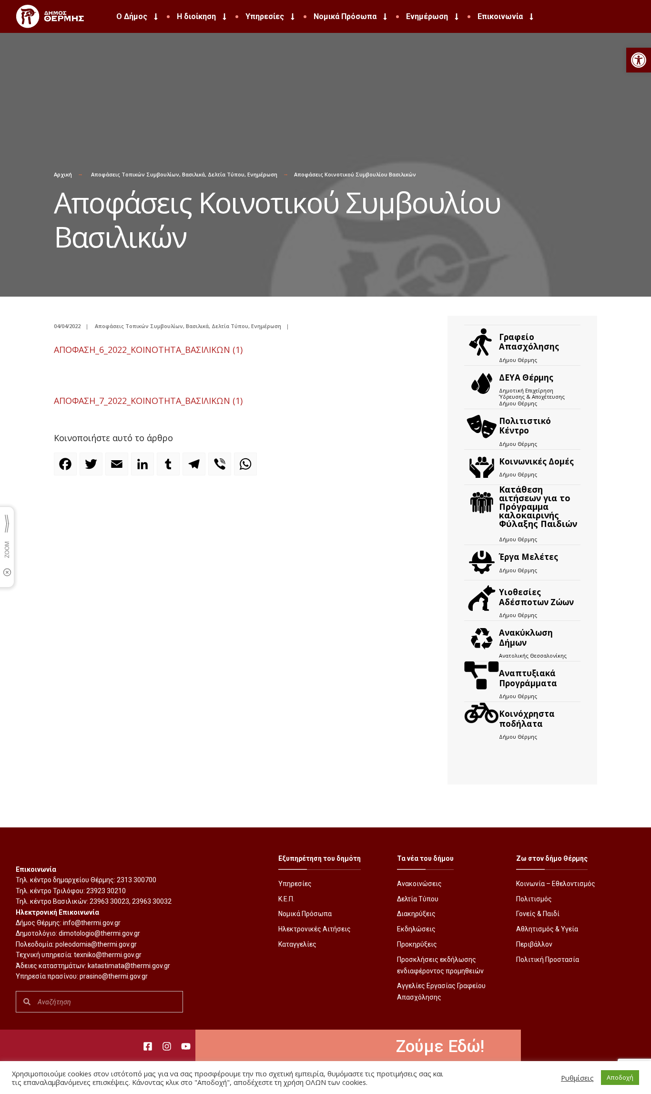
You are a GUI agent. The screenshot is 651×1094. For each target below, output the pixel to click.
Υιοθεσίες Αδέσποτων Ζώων (536, 597)
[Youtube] (186, 1046)
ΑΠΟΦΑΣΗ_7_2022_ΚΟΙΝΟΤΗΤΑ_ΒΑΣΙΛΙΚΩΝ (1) (148, 400)
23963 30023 (109, 901)
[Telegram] (195, 468)
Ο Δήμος (131, 16)
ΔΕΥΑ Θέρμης (526, 377)
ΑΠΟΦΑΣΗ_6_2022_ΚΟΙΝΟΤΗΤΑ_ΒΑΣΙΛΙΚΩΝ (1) (148, 349)
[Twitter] (92, 468)
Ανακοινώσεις (419, 884)
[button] (638, 60)
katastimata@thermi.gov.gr (129, 966)
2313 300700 (136, 880)
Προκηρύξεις (417, 944)
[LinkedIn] (144, 468)
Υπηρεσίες (264, 16)
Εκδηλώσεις (416, 929)
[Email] (118, 468)
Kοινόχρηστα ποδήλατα (527, 718)
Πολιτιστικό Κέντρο (525, 425)
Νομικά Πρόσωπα (345, 16)
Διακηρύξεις (416, 914)
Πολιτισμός (534, 899)
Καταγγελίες (297, 944)
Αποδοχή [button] (620, 1077)
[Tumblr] (170, 468)
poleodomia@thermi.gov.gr (96, 944)
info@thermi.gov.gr (92, 923)
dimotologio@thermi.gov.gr (99, 933)
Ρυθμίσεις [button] (577, 1077)
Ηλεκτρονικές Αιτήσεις (314, 929)
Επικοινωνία (500, 16)
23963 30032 (152, 901)
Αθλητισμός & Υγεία (547, 929)
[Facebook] (67, 468)
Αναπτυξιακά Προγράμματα (528, 678)
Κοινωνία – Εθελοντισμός (555, 884)
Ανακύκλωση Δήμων (526, 637)
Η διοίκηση (196, 16)
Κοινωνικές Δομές (536, 461)
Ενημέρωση (427, 16)
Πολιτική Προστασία (547, 959)
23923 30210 (106, 891)
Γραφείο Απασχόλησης (529, 341)
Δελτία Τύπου (226, 174)
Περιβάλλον (534, 944)
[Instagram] (167, 1046)
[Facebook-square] (148, 1046)
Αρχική (63, 174)
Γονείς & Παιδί (537, 914)
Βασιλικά (193, 174)
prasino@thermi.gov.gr (114, 976)
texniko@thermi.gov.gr (108, 955)
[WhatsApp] (247, 468)
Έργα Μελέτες (528, 556)
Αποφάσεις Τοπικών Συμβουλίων (135, 174)
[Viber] (221, 468)
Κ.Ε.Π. (286, 899)
